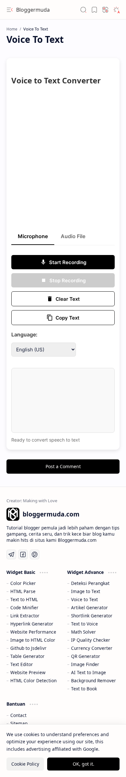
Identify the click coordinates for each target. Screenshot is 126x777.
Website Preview (28, 672)
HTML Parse (23, 591)
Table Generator (27, 656)
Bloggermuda (33, 9)
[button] (10, 10)
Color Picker (23, 583)
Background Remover (93, 680)
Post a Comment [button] (63, 466)
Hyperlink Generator (31, 624)
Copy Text (67, 318)
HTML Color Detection (33, 680)
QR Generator (85, 656)
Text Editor (21, 664)
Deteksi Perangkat (90, 583)
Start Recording (67, 262)
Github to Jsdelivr (28, 648)
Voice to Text (84, 599)
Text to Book (84, 689)
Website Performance (33, 632)
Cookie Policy (25, 764)
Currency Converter (91, 648)
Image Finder (85, 664)
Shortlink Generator (91, 616)
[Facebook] (23, 554)
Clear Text (68, 299)
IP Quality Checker (90, 640)
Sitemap (18, 723)
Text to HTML (24, 599)
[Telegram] (11, 554)
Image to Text (85, 591)
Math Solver (83, 632)
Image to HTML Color (32, 640)
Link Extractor (24, 616)
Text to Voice (84, 624)
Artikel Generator (89, 607)
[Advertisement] (63, 162)
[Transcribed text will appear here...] (63, 400)
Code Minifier (24, 607)
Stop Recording (67, 280)
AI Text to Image (88, 672)
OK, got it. (83, 764)
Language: (24, 334)
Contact (18, 715)
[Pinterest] (34, 554)
